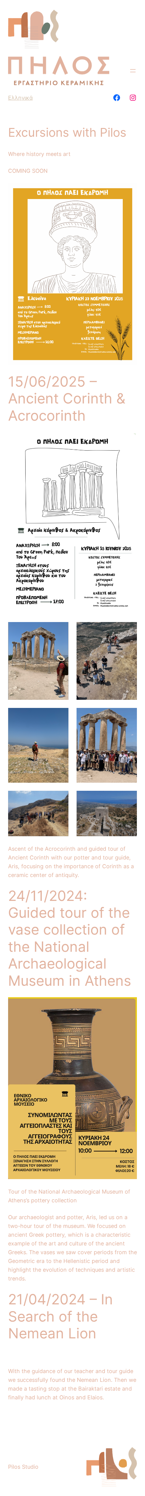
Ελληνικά (20, 97)
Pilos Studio (23, 1466)
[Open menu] (133, 71)
